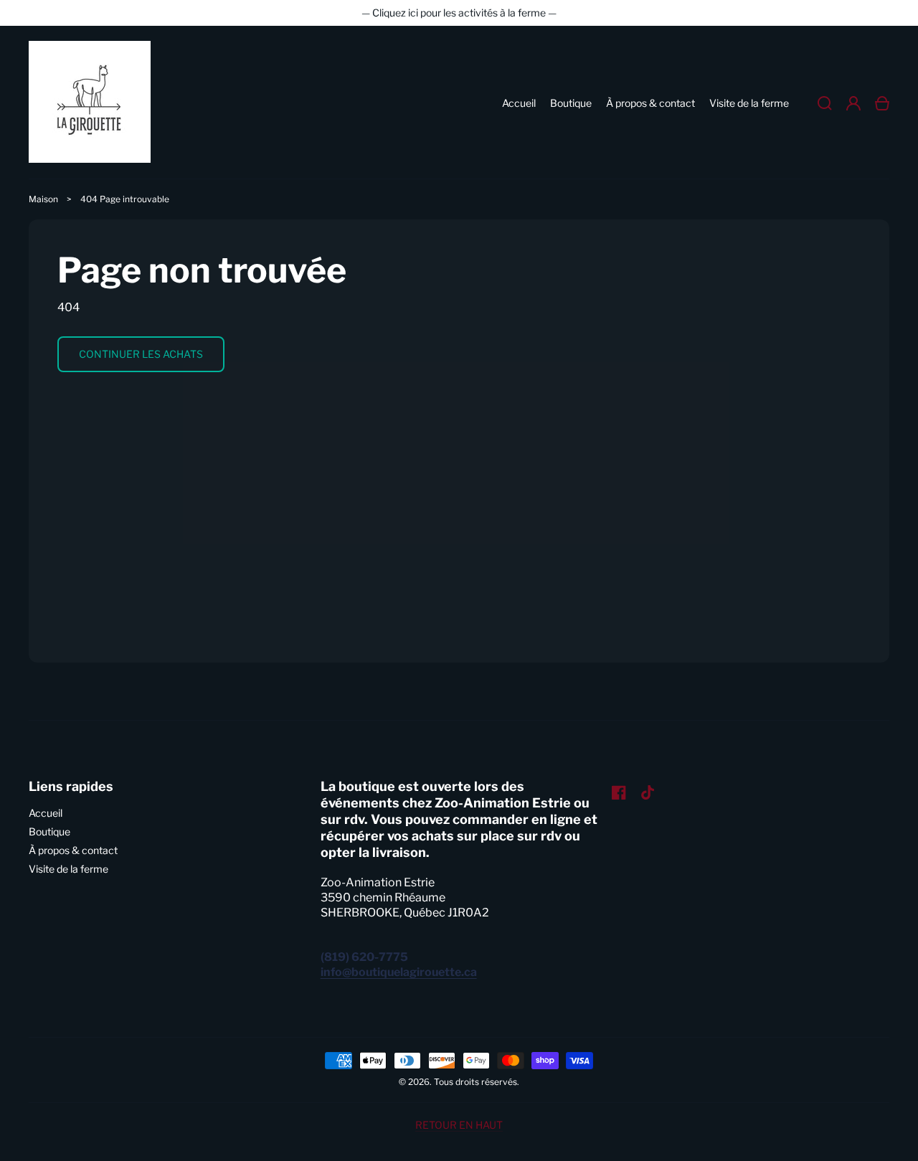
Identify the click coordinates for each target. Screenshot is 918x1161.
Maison (43, 199)
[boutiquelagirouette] (90, 103)
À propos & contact (73, 850)
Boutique (49, 831)
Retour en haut (459, 1125)
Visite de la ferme (68, 869)
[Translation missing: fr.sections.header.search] (824, 103)
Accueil (45, 813)
